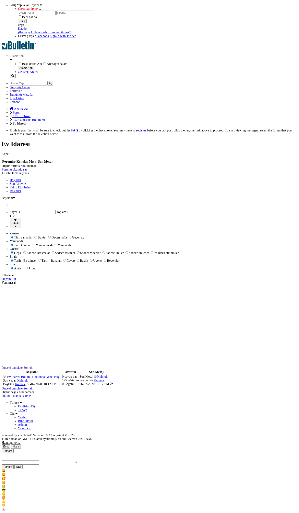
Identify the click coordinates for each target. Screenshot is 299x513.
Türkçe (15, 402)
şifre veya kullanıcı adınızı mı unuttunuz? (44, 32)
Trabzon (15, 102)
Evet (6, 446)
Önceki (6, 367)
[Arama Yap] (13, 76)
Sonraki (28, 367)
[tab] (153, 180)
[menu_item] (149, 471)
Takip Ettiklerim (20, 187)
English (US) (26, 406)
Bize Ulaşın (25, 421)
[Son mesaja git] (111, 384)
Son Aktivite (18, 183)
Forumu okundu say (14, 169)
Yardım (22, 417)
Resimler (15, 191)
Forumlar (16, 91)
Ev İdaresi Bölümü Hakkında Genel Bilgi (33, 376)
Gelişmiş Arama (28, 71)
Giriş (22, 21)
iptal (18, 466)
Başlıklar (15, 180)
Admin (22, 424)
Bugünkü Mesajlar (22, 94)
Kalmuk (22, 380)
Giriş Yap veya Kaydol (25, 5)
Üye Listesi (17, 98)
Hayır (16, 446)
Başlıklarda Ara (32, 64)
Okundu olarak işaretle (16, 395)
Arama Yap (26, 67)
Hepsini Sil (9, 279)
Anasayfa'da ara (57, 64)
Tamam (7, 450)
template (17, 367)
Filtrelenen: (9, 275)
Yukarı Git (24, 428)
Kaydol (22, 28)
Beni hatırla (29, 17)
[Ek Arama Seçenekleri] (153, 60)
